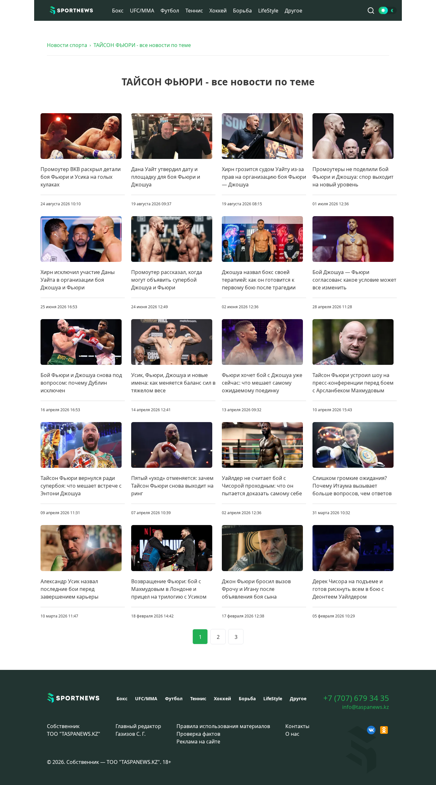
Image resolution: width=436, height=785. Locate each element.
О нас (292, 733)
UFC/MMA (142, 10)
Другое (293, 10)
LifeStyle (268, 10)
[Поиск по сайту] (371, 10)
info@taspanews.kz (365, 706)
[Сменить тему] (388, 10)
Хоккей (218, 10)
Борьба (242, 10)
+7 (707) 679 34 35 (356, 698)
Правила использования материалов (223, 726)
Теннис (194, 10)
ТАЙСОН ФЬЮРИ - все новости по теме (142, 45)
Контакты (297, 726)
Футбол (170, 10)
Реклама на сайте (198, 741)
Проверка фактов (198, 733)
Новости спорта (67, 45)
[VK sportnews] (371, 730)
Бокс (118, 10)
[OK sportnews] (384, 730)
